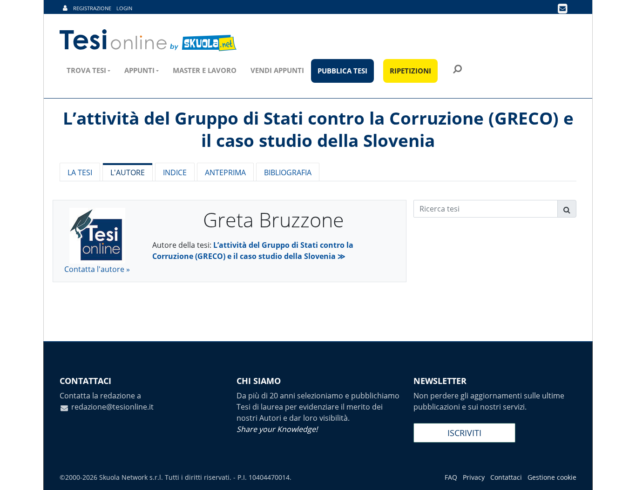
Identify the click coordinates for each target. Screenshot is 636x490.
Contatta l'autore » (97, 269)
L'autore (127, 172)
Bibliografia (287, 172)
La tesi (80, 172)
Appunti (139, 70)
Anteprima (225, 172)
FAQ (451, 477)
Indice (175, 172)
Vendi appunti (277, 70)
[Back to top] (620, 474)
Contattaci (506, 477)
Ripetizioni (410, 70)
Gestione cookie (552, 477)
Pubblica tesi (342, 70)
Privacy (474, 477)
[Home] (149, 40)
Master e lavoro (205, 70)
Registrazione (92, 8)
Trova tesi (86, 70)
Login (124, 8)
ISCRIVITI (464, 432)
